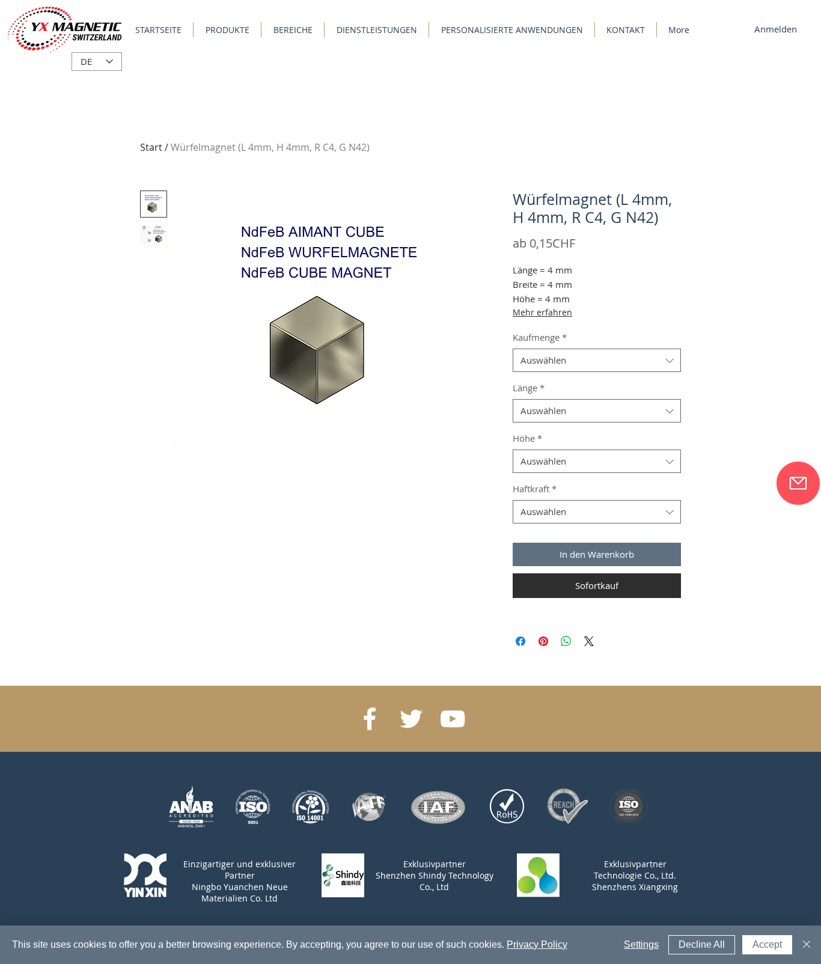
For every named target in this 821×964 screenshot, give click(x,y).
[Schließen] (806, 944)
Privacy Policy (537, 944)
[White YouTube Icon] (453, 719)
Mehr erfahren (542, 312)
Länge (529, 388)
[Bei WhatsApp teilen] (566, 641)
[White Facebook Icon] (370, 719)
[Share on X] (589, 641)
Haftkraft (535, 489)
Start (151, 147)
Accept (767, 944)
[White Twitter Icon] (411, 719)
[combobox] (597, 360)
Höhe (527, 438)
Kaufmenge (540, 337)
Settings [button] (641, 944)
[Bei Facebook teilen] (520, 641)
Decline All (702, 944)
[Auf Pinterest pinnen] (543, 641)
